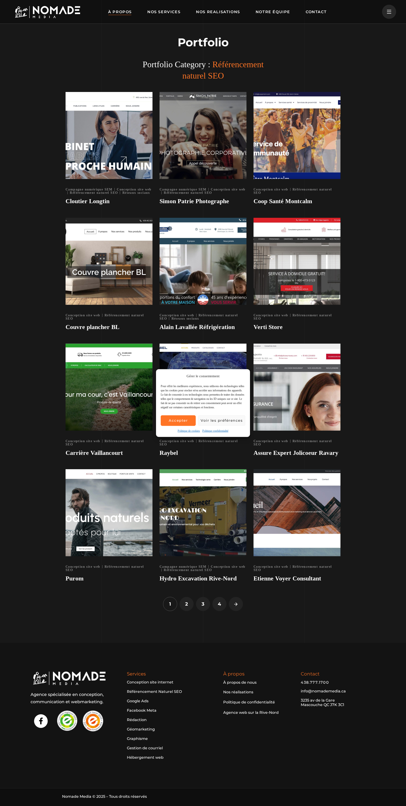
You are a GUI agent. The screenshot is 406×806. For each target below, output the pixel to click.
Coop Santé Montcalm (283, 201)
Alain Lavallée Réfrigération (197, 327)
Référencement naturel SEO (94, 193)
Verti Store (268, 327)
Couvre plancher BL (92, 327)
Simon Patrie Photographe (194, 201)
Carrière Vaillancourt (94, 452)
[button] (150, 682)
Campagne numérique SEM (89, 189)
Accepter (178, 420)
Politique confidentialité (215, 430)
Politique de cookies (189, 430)
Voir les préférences (222, 420)
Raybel (169, 452)
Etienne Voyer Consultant (287, 578)
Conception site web (271, 189)
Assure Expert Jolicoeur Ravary (296, 452)
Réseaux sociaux (136, 193)
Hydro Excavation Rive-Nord (198, 578)
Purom (75, 578)
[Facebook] (41, 721)
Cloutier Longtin (87, 201)
